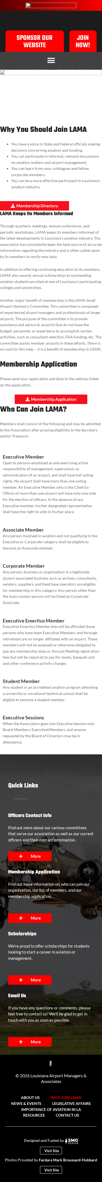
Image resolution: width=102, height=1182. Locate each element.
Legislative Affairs (71, 1103)
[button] (51, 61)
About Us (30, 1097)
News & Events (26, 1103)
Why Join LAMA (66, 1097)
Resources (34, 1115)
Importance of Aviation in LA (51, 1109)
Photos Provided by (51, 1160)
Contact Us (67, 1115)
